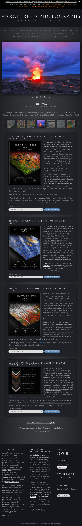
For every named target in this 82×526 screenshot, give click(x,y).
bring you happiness (12, 482)
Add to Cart (52, 210)
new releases (34, 494)
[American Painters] (11, 126)
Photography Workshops (26, 36)
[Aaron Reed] (41, 20)
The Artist (33, 33)
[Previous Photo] (33, 98)
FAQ (11, 33)
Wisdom (20, 33)
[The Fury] (41, 126)
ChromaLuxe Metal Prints (52, 241)
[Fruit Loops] (61, 126)
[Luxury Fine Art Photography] (31, 126)
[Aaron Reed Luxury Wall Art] (71, 126)
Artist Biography (8, 515)
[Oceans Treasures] (51, 126)
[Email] (67, 453)
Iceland (47, 431)
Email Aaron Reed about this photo (41, 423)
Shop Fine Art (9, 30)
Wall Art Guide (42, 30)
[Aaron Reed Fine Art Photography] (21, 126)
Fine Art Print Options (37, 510)
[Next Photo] (49, 98)
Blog (70, 33)
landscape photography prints (40, 487)
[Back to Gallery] (37, 98)
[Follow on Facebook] (63, 453)
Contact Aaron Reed (64, 478)
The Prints (25, 30)
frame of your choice (53, 390)
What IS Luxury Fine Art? (66, 30)
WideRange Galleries (55, 523)
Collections (49, 36)
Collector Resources (53, 33)
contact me (46, 266)
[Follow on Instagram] (59, 453)
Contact (64, 36)
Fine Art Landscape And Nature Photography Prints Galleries (41, 428)
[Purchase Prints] (45, 98)
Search (62, 467)
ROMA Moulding (48, 375)
